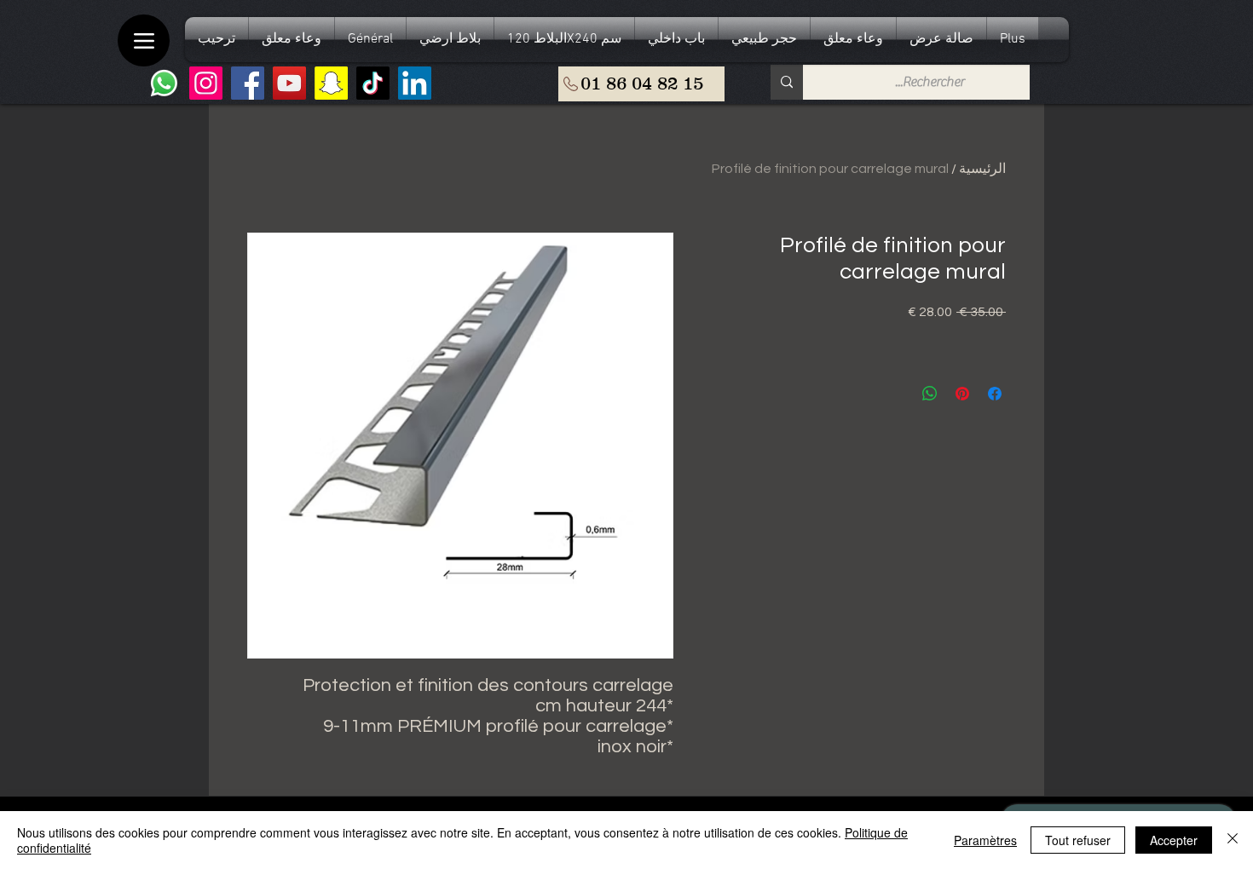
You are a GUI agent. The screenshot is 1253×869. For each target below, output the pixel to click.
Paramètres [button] (985, 840)
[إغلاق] (1232, 840)
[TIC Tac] (373, 83)
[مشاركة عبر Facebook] (994, 393)
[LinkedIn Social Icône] (414, 83)
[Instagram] (205, 83)
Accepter (1174, 840)
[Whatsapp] (164, 83)
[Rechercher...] (787, 82)
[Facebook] (247, 83)
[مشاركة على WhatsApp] (930, 393)
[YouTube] (289, 83)
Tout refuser (1078, 840)
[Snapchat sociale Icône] (331, 83)
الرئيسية (982, 169)
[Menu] (144, 40)
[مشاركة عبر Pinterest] (962, 393)
